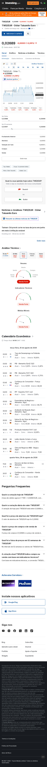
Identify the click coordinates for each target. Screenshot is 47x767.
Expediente (29, 656)
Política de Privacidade (9, 746)
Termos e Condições (8, 739)
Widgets (5, 656)
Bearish (25, 189)
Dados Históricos (17, 58)
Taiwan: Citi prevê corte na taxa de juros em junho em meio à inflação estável (23, 229)
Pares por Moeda (17, 8)
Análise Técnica (10, 248)
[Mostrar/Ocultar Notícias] (15, 64)
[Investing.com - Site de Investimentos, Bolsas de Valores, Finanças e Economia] (12, 3)
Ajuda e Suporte (31, 651)
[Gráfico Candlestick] (4, 64)
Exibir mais (23, 158)
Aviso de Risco (6, 753)
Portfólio (5, 651)
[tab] (5, 255)
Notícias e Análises (26, 53)
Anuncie (28, 647)
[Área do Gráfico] (7, 64)
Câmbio (5, 8)
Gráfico (12, 53)
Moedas (29, 8)
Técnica (40, 53)
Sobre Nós (29, 642)
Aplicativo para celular (10, 647)
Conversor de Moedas (32, 58)
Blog (3, 642)
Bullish (25, 199)
